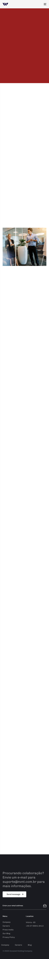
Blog (30, 945)
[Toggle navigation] (39, 4)
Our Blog (6, 933)
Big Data (9, 183)
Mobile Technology (16, 157)
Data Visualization (16, 162)
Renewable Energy (16, 172)
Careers (6, 926)
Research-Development (20, 178)
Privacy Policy (9, 937)
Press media (8, 930)
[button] (24, 313)
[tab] (24, 313)
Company (6, 922)
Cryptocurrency (15, 167)
